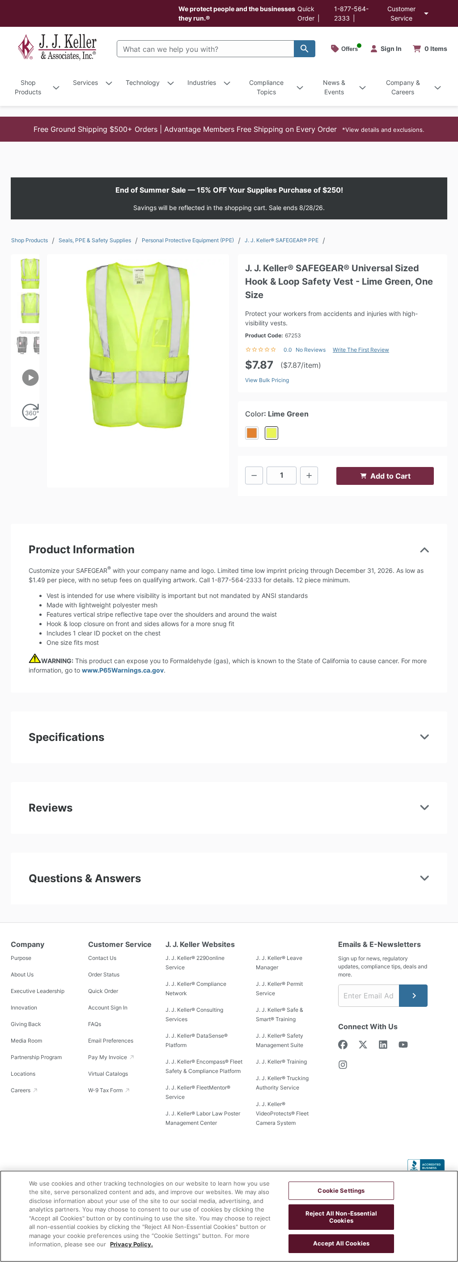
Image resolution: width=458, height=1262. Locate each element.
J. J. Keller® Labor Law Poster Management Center (202, 1118)
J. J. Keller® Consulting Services (194, 1014)
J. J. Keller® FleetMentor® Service (197, 1092)
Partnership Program (36, 1057)
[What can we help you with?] (304, 48)
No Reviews (311, 349)
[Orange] (252, 433)
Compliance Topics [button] (266, 87)
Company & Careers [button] (403, 87)
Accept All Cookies (341, 1243)
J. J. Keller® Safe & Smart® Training (279, 1014)
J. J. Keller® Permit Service (279, 988)
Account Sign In (107, 1007)
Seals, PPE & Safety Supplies (95, 240)
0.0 (288, 349)
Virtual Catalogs (108, 1073)
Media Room (26, 1040)
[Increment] (309, 475)
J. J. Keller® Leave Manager (279, 963)
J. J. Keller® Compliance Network (195, 988)
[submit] (413, 995)
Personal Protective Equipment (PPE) (188, 240)
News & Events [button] (334, 87)
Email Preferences (110, 1040)
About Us (22, 974)
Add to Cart (390, 475)
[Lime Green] (271, 433)
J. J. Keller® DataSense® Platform (196, 1040)
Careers (21, 1090)
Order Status (103, 974)
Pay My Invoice (108, 1057)
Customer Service (401, 13)
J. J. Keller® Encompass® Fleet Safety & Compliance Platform (203, 1066)
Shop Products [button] (28, 87)
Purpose (21, 958)
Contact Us (102, 958)
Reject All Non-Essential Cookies (341, 1217)
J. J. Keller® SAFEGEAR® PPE (281, 240)
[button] (229, 129)
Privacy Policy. (131, 1244)
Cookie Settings (341, 1190)
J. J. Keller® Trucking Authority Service (282, 1083)
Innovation (24, 1007)
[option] (25, 271)
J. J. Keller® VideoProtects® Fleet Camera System (282, 1113)
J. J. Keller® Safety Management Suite (279, 1040)
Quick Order (103, 991)
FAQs (94, 1024)
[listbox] (25, 340)
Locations (23, 1073)
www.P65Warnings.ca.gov (123, 670)
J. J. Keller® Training (281, 1061)
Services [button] (85, 82)
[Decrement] (254, 475)
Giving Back (26, 1024)
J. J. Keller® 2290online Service (195, 963)
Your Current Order (430, 48)
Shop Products (29, 240)
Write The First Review (361, 349)
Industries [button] (201, 82)
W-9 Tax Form (106, 1090)
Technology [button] (143, 82)
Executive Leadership (37, 991)
